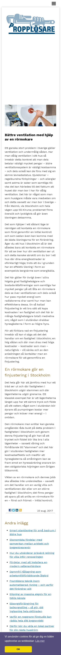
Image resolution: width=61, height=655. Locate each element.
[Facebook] (10, 510)
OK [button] (18, 649)
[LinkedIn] (17, 510)
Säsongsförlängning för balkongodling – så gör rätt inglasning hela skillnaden (26, 607)
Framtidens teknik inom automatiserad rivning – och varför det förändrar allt (31, 584)
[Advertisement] (30, 66)
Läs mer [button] (40, 641)
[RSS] (20, 510)
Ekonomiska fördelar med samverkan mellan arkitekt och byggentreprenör (29, 543)
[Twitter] (13, 510)
